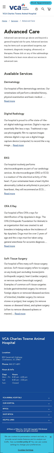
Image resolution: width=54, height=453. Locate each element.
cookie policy (23, 442)
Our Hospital (8, 403)
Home (4, 21)
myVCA (5, 409)
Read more (9, 101)
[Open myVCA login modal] (37, 9)
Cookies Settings (25, 450)
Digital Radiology (14, 114)
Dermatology (12, 82)
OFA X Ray (10, 206)
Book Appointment (40, 3)
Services (14, 21)
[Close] (51, 437)
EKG (6, 158)
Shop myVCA (8, 414)
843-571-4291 (14, 364)
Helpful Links (8, 420)
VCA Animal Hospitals (12, 398)
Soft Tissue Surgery (15, 259)
